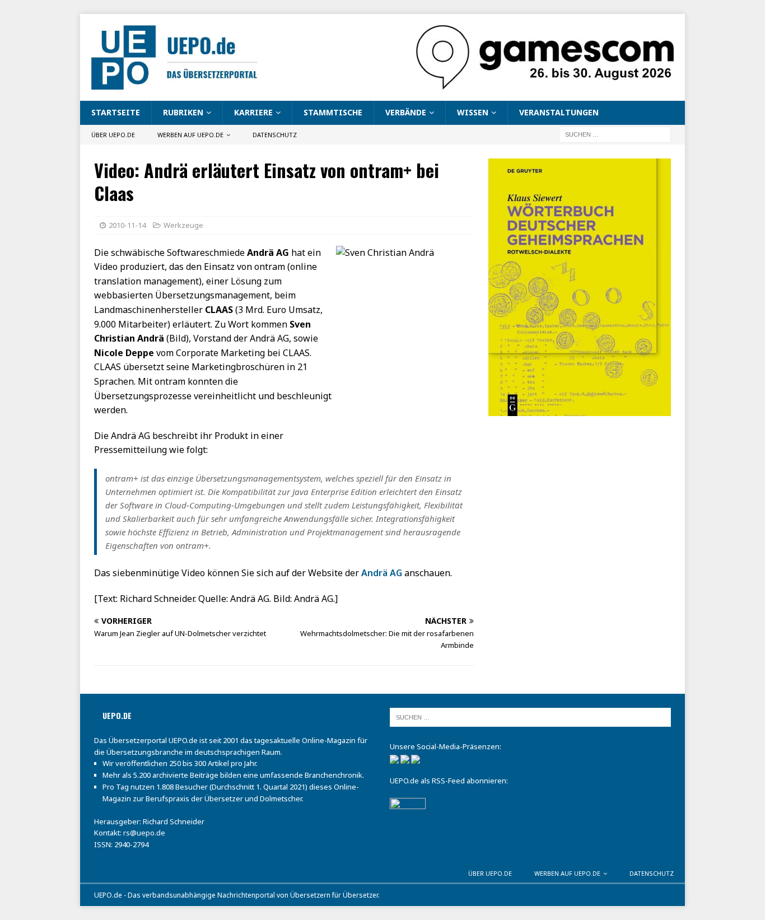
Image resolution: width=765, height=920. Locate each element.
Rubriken (183, 112)
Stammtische (333, 112)
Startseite (115, 112)
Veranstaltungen (559, 112)
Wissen (472, 112)
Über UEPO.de (113, 134)
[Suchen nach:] (615, 133)
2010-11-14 (127, 225)
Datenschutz (275, 134)
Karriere (253, 112)
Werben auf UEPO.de (190, 134)
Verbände (405, 112)
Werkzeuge (183, 225)
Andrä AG (381, 573)
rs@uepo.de (144, 833)
